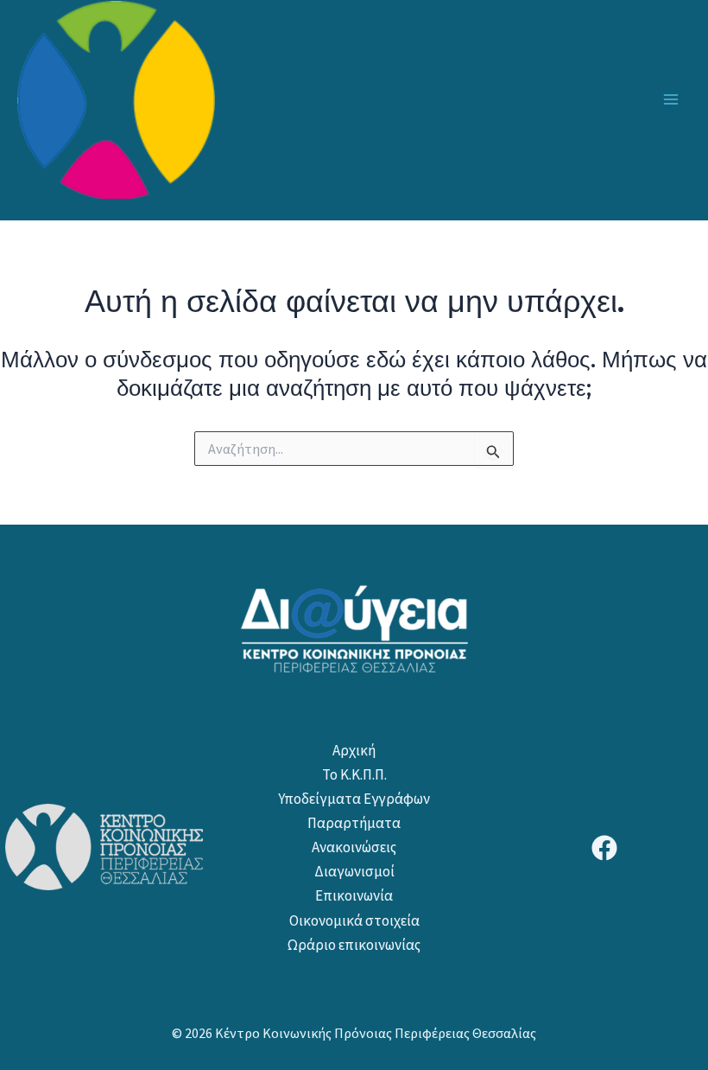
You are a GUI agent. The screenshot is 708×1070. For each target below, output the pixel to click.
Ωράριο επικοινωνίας (354, 944)
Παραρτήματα (354, 822)
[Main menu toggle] (672, 99)
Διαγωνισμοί (354, 871)
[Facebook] (604, 848)
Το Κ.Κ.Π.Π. (354, 774)
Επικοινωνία (354, 895)
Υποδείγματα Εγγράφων (354, 798)
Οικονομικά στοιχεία (354, 920)
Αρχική (354, 750)
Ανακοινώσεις (354, 847)
